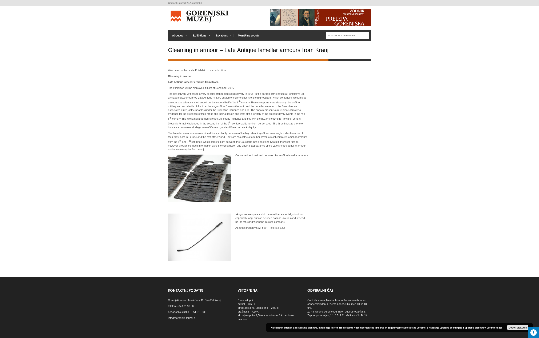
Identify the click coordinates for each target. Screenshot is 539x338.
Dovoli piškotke (517, 327)
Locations (220, 36)
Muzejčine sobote (248, 35)
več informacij (494, 327)
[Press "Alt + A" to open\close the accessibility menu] (533, 332)
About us (175, 36)
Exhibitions (197, 36)
